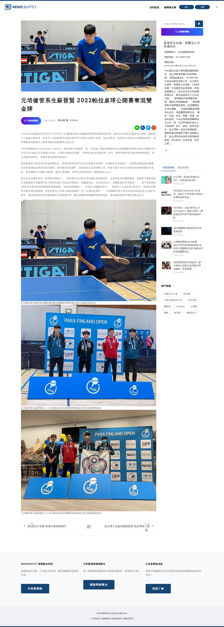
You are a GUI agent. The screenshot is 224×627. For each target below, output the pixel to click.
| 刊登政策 (96, 618)
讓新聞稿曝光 (99, 585)
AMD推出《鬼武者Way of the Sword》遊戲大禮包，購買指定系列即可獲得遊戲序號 (188, 212)
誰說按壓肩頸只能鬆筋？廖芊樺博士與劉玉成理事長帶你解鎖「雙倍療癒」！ (187, 265)
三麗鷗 (193, 306)
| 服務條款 (106, 618)
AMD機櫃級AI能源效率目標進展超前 (187, 229)
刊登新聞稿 (35, 588)
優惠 (166, 312)
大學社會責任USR (173, 300)
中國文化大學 (171, 293)
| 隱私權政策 (117, 618)
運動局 (167, 306)
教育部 (177, 312)
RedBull (180, 306)
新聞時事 (73, 120)
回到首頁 (154, 7)
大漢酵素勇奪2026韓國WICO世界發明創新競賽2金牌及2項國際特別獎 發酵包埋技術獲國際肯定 (188, 246)
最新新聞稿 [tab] (183, 167)
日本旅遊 (192, 300)
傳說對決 (191, 312)
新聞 (63, 120)
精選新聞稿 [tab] (168, 167)
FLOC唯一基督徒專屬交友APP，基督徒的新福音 (186, 178)
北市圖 (186, 293)
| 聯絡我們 (128, 618)
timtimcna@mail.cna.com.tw (180, 65)
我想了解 (158, 588)
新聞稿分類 (170, 7)
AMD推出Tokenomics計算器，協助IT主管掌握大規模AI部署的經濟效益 (188, 194)
